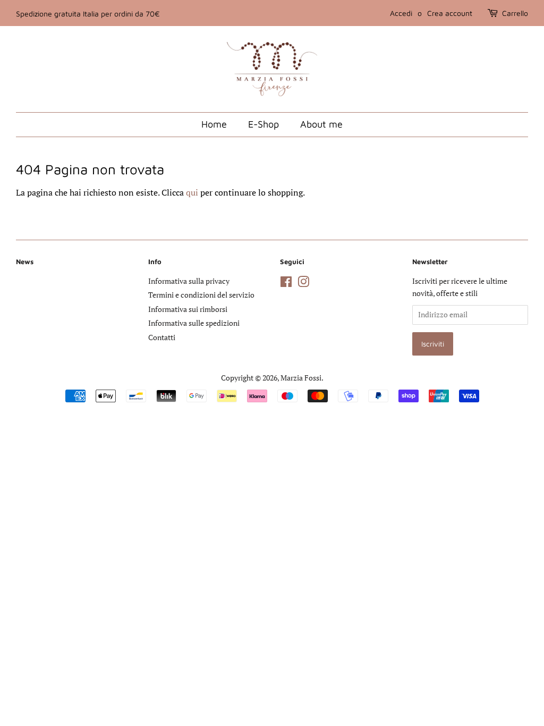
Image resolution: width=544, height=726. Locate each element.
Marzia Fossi (300, 378)
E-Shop (263, 124)
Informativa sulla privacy (189, 281)
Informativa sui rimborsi (187, 309)
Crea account (449, 13)
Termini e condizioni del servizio (201, 295)
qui (192, 192)
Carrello (515, 13)
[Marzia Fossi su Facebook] (286, 284)
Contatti (161, 337)
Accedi (401, 13)
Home (214, 124)
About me (321, 124)
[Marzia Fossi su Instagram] (303, 284)
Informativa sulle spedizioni (194, 323)
